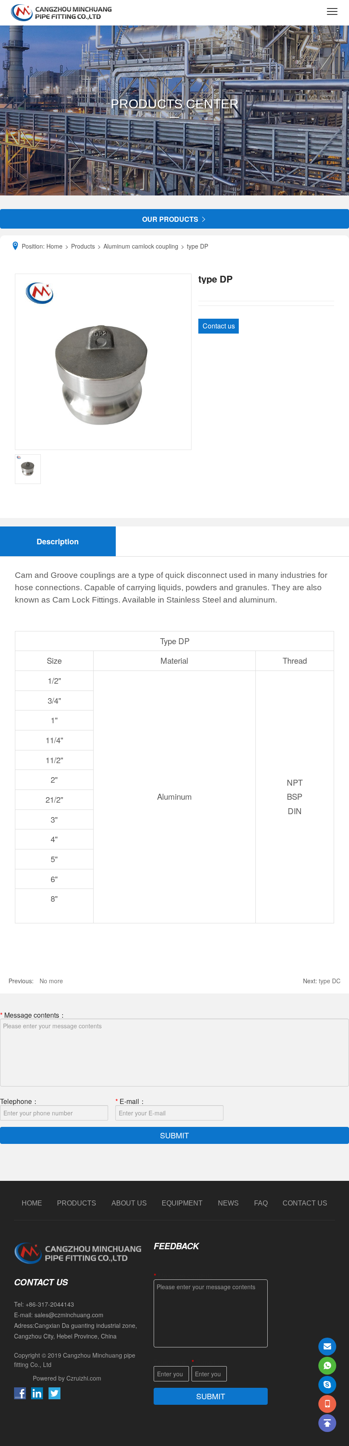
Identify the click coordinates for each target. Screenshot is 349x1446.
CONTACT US (305, 1203)
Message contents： (33, 1014)
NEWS (228, 1203)
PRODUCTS (76, 1203)
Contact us (219, 326)
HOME (32, 1203)
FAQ (261, 1203)
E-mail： (130, 1100)
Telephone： (19, 1100)
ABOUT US (129, 1203)
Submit (174, 1134)
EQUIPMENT (182, 1203)
